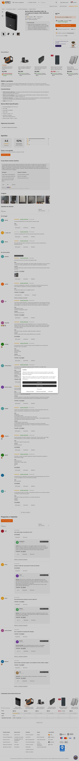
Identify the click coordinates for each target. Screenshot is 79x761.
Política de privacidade (41, 391)
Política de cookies (30, 391)
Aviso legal (50, 391)
